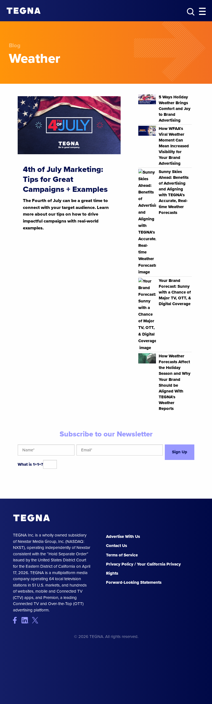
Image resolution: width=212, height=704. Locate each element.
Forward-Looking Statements (133, 582)
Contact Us (116, 546)
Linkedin (27, 620)
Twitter (36, 620)
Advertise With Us (123, 536)
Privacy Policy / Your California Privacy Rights (143, 568)
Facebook (17, 620)
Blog (14, 45)
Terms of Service (122, 555)
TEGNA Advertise (31, 518)
